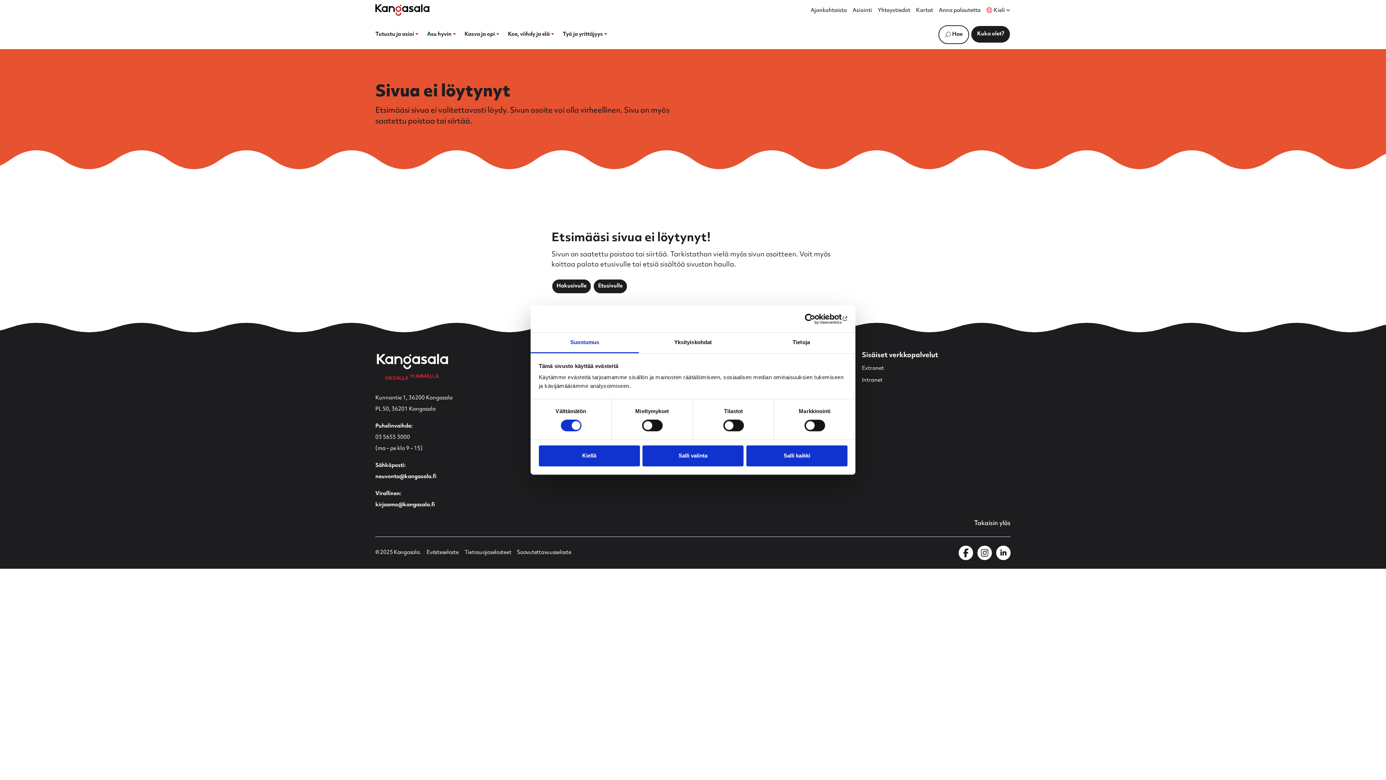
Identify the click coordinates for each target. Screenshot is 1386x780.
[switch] (652, 426)
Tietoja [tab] (801, 342)
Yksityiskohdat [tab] (693, 342)
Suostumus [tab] (585, 342)
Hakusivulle (572, 286)
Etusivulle (610, 286)
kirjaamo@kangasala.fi (405, 505)
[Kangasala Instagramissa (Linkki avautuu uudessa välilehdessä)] (984, 553)
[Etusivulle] (402, 10)
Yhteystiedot (894, 10)
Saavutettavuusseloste (544, 552)
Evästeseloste (442, 552)
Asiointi (862, 10)
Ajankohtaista (829, 10)
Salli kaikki (797, 455)
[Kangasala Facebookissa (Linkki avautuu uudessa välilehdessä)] (966, 553)
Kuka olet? (990, 34)
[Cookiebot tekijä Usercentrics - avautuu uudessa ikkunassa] (815, 318)
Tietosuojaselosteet (488, 552)
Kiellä (589, 455)
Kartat (924, 10)
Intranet (872, 380)
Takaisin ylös (992, 523)
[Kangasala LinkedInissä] (1003, 553)
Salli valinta (693, 455)
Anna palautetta (960, 10)
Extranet (873, 368)
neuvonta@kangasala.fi (405, 476)
